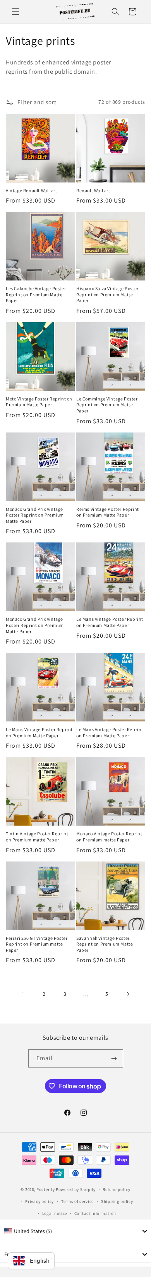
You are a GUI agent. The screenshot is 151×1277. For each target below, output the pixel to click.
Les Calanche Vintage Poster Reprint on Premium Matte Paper (36, 294)
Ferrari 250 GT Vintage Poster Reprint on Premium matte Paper (36, 944)
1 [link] (23, 994)
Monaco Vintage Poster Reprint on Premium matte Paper (109, 837)
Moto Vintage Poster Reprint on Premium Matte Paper (39, 402)
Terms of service (77, 1201)
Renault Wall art (93, 190)
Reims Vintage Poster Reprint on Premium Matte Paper (107, 512)
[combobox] (75, 1231)
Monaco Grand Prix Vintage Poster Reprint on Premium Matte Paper (35, 515)
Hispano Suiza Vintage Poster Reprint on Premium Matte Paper (107, 294)
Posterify (45, 1189)
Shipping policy (117, 1201)
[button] (15, 11)
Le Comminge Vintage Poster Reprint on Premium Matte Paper (107, 405)
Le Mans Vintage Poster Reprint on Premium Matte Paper (109, 622)
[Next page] (127, 993)
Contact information (95, 1213)
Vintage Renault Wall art (31, 190)
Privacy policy (39, 1201)
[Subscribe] (114, 1058)
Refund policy (116, 1189)
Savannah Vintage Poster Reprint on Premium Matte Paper (104, 944)
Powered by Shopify (76, 1189)
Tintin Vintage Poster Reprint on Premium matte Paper (37, 837)
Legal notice (54, 1213)
